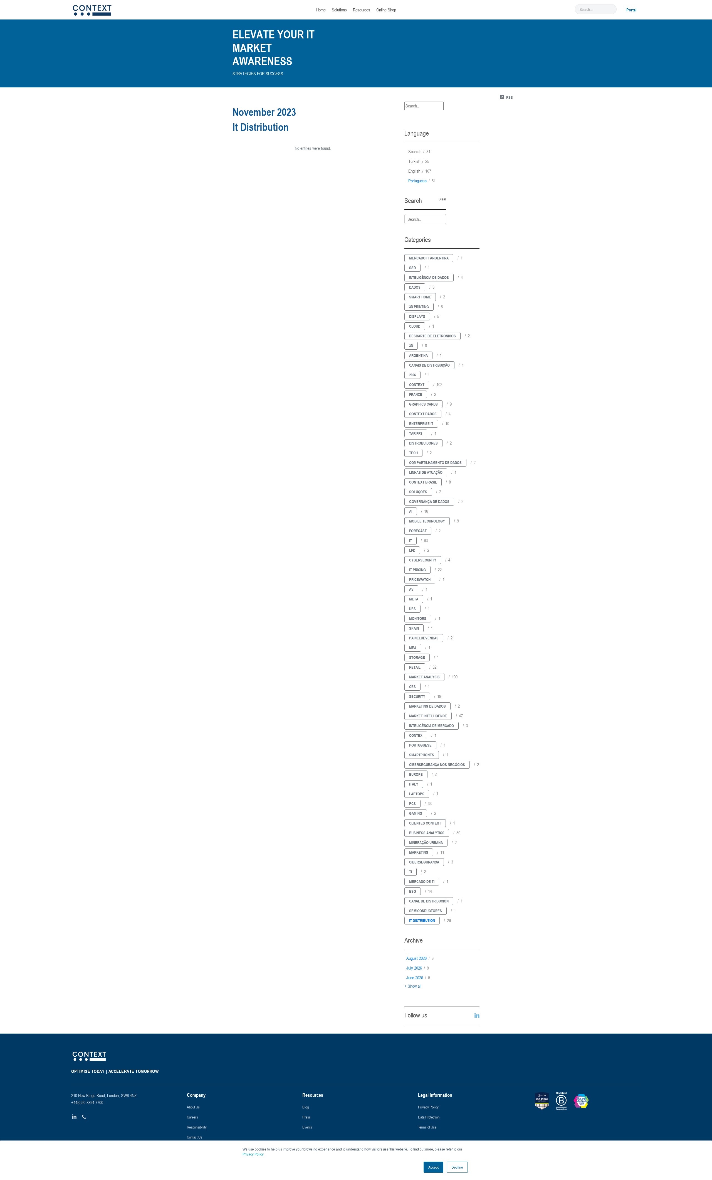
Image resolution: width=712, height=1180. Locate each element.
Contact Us (194, 1137)
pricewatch (420, 579)
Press (306, 1117)
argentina (418, 355)
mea (412, 647)
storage (417, 657)
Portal (631, 10)
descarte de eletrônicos (432, 335)
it (410, 540)
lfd (412, 550)
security (417, 696)
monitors (417, 618)
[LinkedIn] (74, 1117)
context (416, 384)
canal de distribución (429, 901)
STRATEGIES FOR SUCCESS (258, 73)
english (419, 171)
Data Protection (428, 1117)
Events (307, 1127)
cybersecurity (422, 560)
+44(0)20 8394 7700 (87, 1102)
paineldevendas (424, 638)
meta (413, 599)
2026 (412, 374)
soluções (418, 491)
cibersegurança (424, 862)
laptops (416, 793)
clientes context (425, 823)
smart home (420, 297)
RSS (509, 97)
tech (413, 452)
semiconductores (425, 910)
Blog (305, 1107)
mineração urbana (426, 842)
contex (415, 735)
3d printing (419, 306)
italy (413, 784)
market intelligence (428, 715)
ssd (412, 267)
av (411, 589)
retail (415, 667)
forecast (418, 530)
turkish (418, 161)
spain (414, 628)
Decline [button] (457, 1167)
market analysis (424, 676)
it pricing (417, 569)
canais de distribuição (429, 365)
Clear (442, 199)
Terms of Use (427, 1127)
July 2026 (417, 968)
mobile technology (427, 521)
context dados (423, 413)
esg (412, 891)
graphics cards (423, 404)
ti (410, 871)
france (415, 394)
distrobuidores (423, 443)
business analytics (426, 832)
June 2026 (418, 977)
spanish (419, 151)
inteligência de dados (429, 277)
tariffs (415, 433)
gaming (415, 813)
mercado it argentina (429, 258)
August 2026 (420, 958)
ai (410, 511)
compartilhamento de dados (435, 462)
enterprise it (421, 423)
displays (417, 316)
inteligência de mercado (431, 725)
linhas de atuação (425, 472)
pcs (412, 803)
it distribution (422, 920)
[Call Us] (84, 1117)
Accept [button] (433, 1167)
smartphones (421, 754)
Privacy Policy (253, 1154)
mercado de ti (421, 881)
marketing (418, 852)
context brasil (423, 482)
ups (412, 608)
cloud (414, 326)
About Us (193, 1107)
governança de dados (429, 501)
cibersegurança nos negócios (437, 764)
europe (416, 774)
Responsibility (197, 1127)
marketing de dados (427, 706)
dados (415, 287)
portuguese (422, 180)
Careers (192, 1117)
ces (412, 686)
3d (411, 345)
